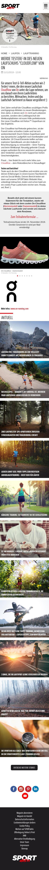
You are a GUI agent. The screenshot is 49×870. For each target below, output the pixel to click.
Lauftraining (31, 53)
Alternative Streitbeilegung (24, 839)
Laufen (15, 53)
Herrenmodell (10, 206)
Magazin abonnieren (25, 813)
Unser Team (24, 842)
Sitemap (24, 848)
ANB (24, 835)
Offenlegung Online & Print (24, 832)
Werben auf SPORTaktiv (24, 829)
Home (4, 53)
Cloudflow (6, 89)
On (17, 89)
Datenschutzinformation (24, 819)
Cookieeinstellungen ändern (24, 822)
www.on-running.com (19, 308)
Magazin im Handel (24, 816)
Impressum (24, 845)
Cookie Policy (24, 826)
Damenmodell (30, 206)
